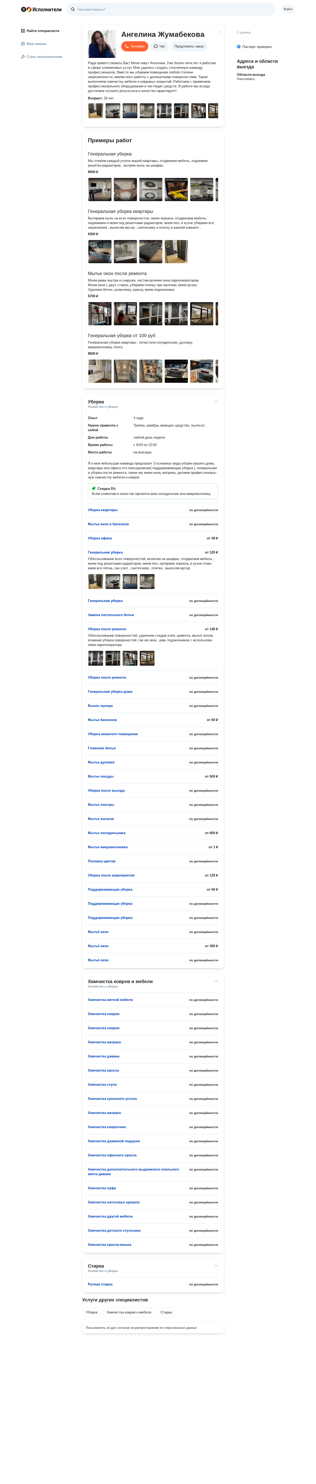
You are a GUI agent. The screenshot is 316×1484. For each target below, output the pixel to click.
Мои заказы (36, 44)
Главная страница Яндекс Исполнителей (41, 9)
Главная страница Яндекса (23, 9)
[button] (134, 46)
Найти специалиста (43, 31)
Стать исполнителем (44, 57)
